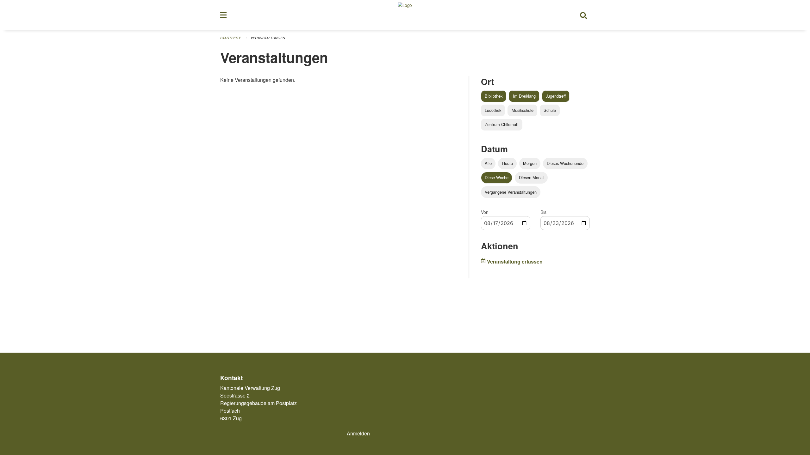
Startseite (230, 37)
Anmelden (358, 433)
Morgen (530, 163)
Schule (550, 110)
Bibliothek (493, 96)
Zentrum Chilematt (502, 124)
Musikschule (522, 110)
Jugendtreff (556, 96)
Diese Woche (496, 177)
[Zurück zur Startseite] (405, 15)
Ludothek (493, 110)
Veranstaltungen (268, 37)
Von (485, 212)
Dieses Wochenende (565, 163)
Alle (488, 163)
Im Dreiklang (524, 96)
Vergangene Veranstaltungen (511, 192)
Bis (543, 212)
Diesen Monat (531, 177)
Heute (507, 163)
